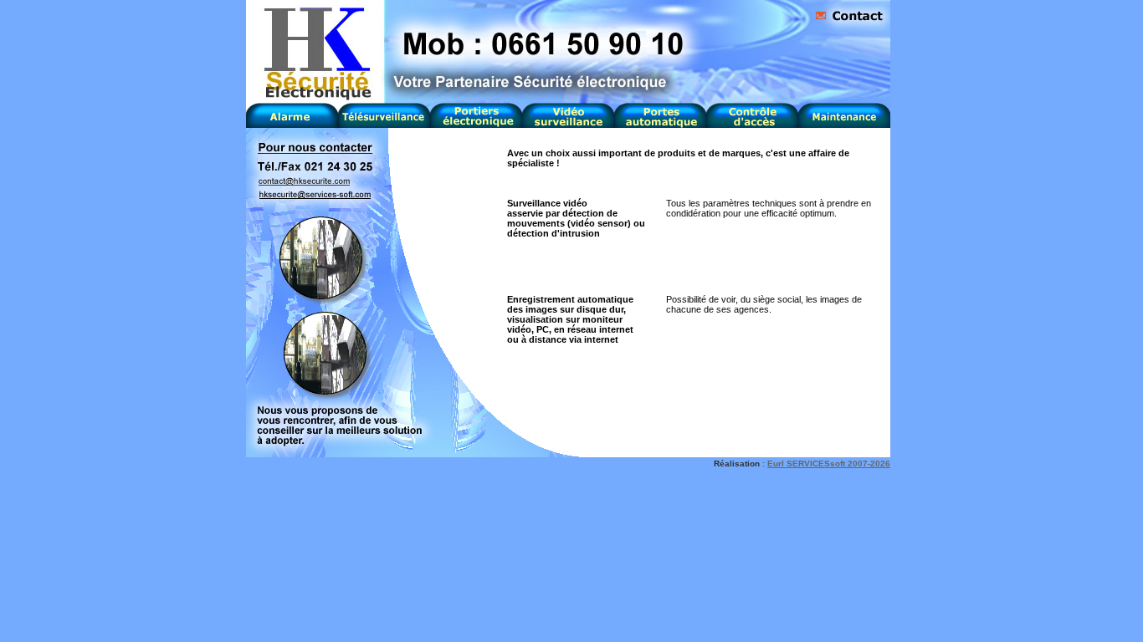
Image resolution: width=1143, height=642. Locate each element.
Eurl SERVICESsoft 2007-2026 (828, 463)
